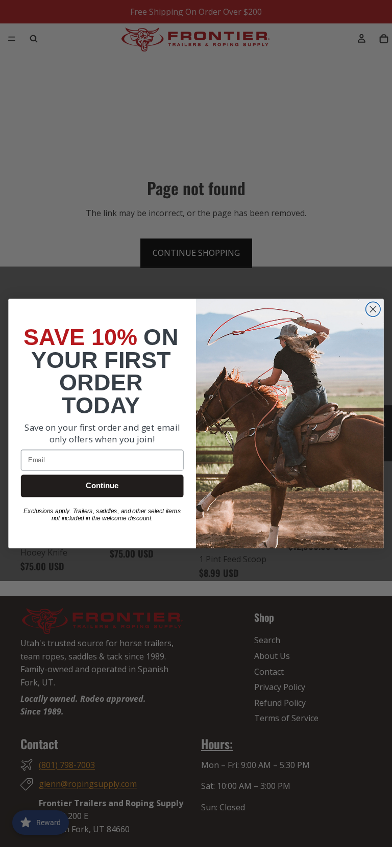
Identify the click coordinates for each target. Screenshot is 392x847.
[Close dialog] (373, 309)
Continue (102, 486)
